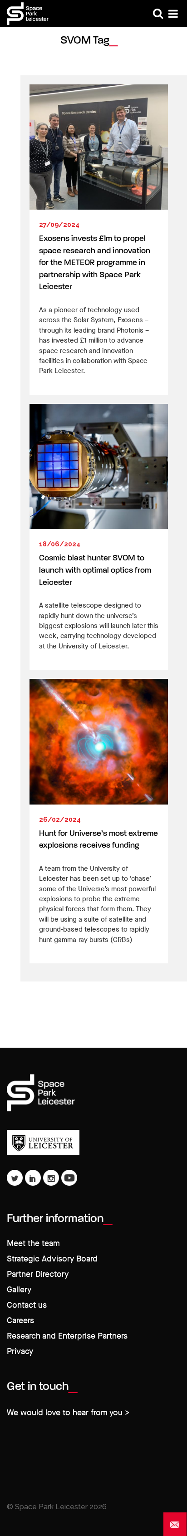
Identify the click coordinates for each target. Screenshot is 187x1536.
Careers (20, 1320)
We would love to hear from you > (68, 1413)
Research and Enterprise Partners (67, 1336)
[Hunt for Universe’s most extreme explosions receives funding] (99, 741)
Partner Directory (38, 1274)
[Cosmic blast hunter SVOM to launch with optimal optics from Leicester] (99, 466)
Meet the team (33, 1243)
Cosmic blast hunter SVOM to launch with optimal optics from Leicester (95, 570)
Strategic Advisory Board (52, 1259)
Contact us (27, 1305)
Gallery (19, 1290)
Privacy (20, 1351)
